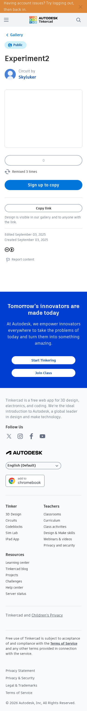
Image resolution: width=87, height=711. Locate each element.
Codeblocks (14, 526)
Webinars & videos (58, 539)
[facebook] (31, 436)
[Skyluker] (10, 74)
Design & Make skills (59, 533)
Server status (16, 593)
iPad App (12, 539)
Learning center (17, 562)
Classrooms (52, 514)
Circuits (11, 520)
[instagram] (20, 436)
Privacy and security (59, 545)
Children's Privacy (47, 615)
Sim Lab (12, 533)
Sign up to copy (43, 185)
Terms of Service (63, 643)
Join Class (43, 372)
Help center (14, 587)
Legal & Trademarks (21, 685)
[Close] (80, 6)
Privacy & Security (20, 678)
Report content (23, 259)
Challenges (14, 581)
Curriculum (52, 520)
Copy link (43, 208)
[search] (78, 19)
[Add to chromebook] (25, 480)
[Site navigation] (6, 19)
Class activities (55, 526)
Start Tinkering (43, 360)
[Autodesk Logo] (24, 453)
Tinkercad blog (17, 569)
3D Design (13, 514)
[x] (9, 436)
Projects (12, 575)
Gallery (16, 35)
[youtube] (42, 436)
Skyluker (27, 77)
